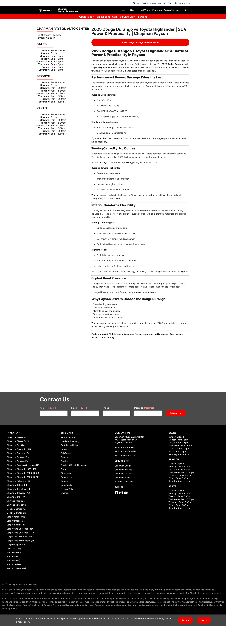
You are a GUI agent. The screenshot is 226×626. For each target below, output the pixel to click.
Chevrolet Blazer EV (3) (18, 441)
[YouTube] (126, 493)
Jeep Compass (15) (16, 520)
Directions (66, 473)
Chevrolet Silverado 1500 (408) (22, 469)
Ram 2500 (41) (14, 552)
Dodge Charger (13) (16, 509)
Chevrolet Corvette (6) (18, 453)
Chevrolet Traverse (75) (18, 493)
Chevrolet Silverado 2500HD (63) (23, 473)
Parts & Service (171, 10)
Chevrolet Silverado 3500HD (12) (23, 477)
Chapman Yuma (122, 477)
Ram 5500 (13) (14, 564)
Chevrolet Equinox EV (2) (19, 461)
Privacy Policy (68, 489)
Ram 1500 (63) (14, 548)
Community (66, 485)
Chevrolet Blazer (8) (16, 437)
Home (64, 449)
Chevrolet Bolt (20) (16, 445)
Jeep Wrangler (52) (16, 544)
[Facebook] (116, 493)
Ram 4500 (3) (13, 560)
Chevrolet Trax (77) (16, 497)
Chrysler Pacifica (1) (16, 501)
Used (132, 10)
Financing (157, 10)
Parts (63, 469)
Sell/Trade (145, 10)
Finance (64, 457)
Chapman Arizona (123, 469)
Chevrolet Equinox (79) (18, 457)
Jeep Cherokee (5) (16, 516)
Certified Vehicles (69, 445)
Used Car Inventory (70, 441)
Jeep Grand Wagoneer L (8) (20, 540)
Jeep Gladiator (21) (16, 524)
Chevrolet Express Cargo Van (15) (23, 465)
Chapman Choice (123, 465)
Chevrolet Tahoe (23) (17, 485)
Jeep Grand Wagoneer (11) (19, 536)
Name (48, 407)
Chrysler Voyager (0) (17, 504)
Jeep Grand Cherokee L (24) (21, 532)
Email (79, 407)
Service (64, 461)
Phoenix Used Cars (124, 481)
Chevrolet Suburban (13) (18, 481)
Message (144, 407)
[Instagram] (121, 493)
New (123, 10)
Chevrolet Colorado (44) (19, 449)
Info (185, 10)
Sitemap (65, 493)
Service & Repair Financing (74, 465)
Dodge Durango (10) (17, 512)
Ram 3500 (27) (14, 556)
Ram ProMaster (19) (16, 568)
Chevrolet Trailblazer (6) (19, 489)
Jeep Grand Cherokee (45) (20, 528)
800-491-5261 (58, 50)
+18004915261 (128, 447)
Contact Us (66, 477)
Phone (106, 407)
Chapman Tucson (123, 473)
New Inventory (68, 437)
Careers (64, 481)
